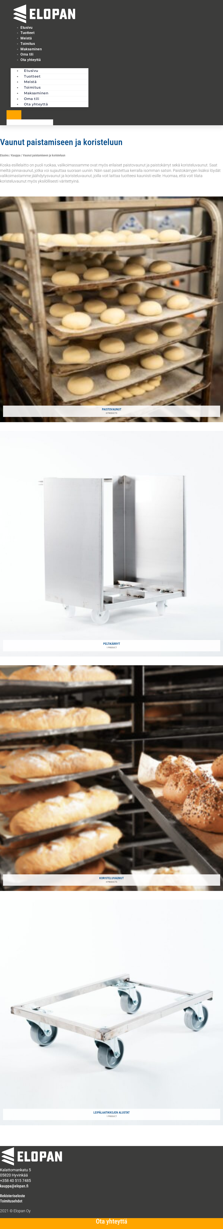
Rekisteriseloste (12, 1195)
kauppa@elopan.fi (14, 1186)
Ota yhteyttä (30, 60)
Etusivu (4, 155)
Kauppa (15, 155)
